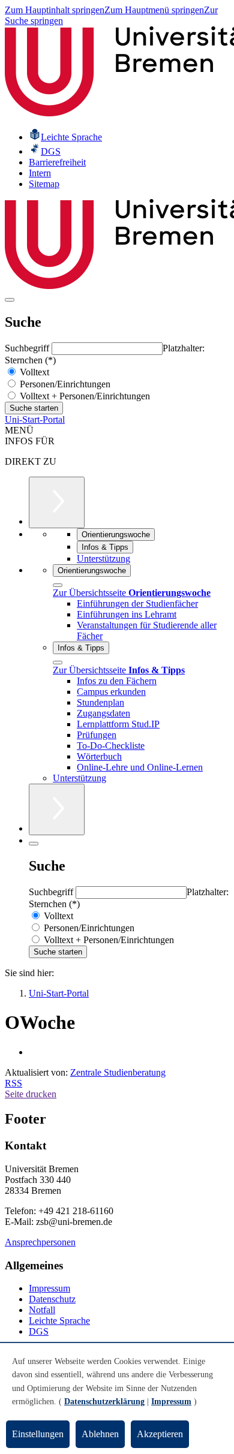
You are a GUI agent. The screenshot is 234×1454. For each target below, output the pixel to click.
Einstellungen (38, 1434)
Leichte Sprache (59, 1320)
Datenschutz (52, 1299)
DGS (39, 1331)
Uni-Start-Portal (35, 419)
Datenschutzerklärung (104, 1401)
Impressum (49, 1288)
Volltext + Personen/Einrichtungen (83, 396)
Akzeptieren (160, 1434)
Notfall (42, 1310)
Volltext (33, 372)
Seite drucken (30, 1094)
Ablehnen (100, 1434)
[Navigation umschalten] (9, 300)
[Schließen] (57, 585)
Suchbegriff (28, 348)
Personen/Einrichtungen (63, 384)
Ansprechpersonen (40, 1242)
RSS (13, 1083)
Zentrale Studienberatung (118, 1072)
